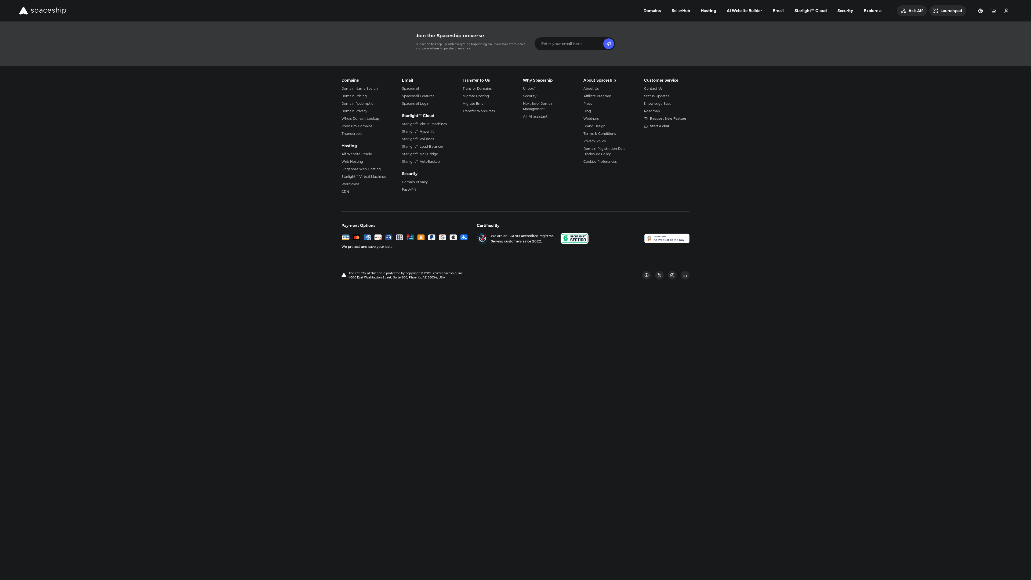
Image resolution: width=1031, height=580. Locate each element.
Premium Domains (357, 126)
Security (529, 96)
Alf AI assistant (535, 116)
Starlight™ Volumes (418, 139)
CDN (345, 191)
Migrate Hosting (476, 96)
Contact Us (653, 88)
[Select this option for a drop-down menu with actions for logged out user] (1006, 10)
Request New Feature (668, 118)
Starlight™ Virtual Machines (364, 176)
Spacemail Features (418, 96)
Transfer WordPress (479, 111)
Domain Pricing (354, 96)
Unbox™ (529, 88)
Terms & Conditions (599, 133)
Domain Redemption (359, 103)
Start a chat (659, 126)
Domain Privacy (354, 111)
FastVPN (409, 189)
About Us (591, 88)
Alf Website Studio (357, 154)
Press (587, 103)
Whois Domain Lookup (360, 118)
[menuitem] (364, 88)
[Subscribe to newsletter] (608, 43)
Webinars (591, 118)
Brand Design (594, 126)
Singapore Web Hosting (361, 169)
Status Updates (656, 96)
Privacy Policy (594, 141)
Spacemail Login (415, 103)
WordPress (350, 184)
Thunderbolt (352, 133)
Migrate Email (474, 103)
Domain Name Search (360, 88)
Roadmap (652, 111)
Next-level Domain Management (538, 106)
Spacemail (410, 88)
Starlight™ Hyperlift (418, 131)
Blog (587, 111)
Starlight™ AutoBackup (421, 161)
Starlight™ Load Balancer (422, 146)
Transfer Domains (477, 88)
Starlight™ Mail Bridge (420, 154)
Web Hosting (352, 161)
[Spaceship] (42, 11)
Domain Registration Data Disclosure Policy (604, 151)
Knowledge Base (657, 103)
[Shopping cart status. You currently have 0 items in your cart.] (993, 10)
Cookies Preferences (600, 161)
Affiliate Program (597, 96)
